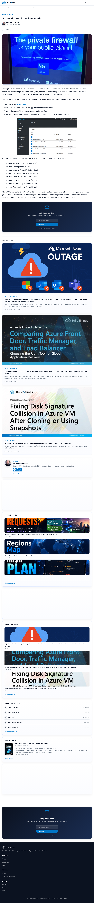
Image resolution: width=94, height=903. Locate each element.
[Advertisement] (47, 494)
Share (7, 29)
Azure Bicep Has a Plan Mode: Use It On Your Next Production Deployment (26, 577)
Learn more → (8, 758)
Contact (4, 888)
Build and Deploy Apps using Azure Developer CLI (33, 743)
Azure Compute (30, 8)
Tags (3, 865)
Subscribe (41, 224)
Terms (53, 898)
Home (4, 8)
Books (4, 873)
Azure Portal (21, 104)
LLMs (65, 898)
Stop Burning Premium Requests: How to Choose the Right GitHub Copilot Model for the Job (31, 534)
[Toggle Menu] (90, 3)
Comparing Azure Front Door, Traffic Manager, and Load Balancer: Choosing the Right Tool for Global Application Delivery (40, 667)
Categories (5, 862)
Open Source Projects (8, 876)
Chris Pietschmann (12, 22)
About (4, 885)
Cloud (9, 8)
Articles (4, 859)
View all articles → (10, 583)
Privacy (59, 898)
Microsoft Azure (18, 8)
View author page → (19, 474)
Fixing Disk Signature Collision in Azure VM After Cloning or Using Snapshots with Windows (37, 443)
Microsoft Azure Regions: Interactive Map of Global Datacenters (23, 555)
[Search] (85, 2)
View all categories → (11, 731)
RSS (3, 891)
